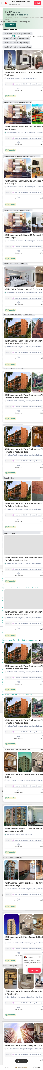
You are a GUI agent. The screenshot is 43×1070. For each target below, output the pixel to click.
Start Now (11, 25)
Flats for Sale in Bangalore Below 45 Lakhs (17, 750)
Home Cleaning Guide (10, 965)
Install (37, 3)
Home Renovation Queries (12, 857)
